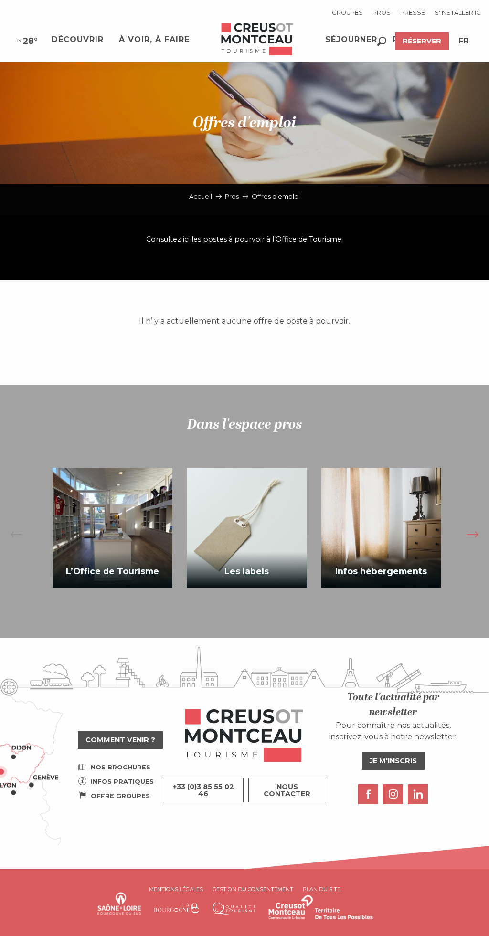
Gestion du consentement (253, 889)
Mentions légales (176, 889)
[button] (381, 41)
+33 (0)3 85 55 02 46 (203, 790)
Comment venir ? (120, 740)
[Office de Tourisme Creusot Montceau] (257, 39)
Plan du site (321, 889)
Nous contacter (287, 790)
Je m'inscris (393, 761)
